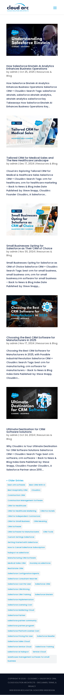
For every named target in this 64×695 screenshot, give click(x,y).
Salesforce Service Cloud (19, 646)
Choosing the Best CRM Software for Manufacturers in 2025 (30, 339)
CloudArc (36, 490)
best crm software (16, 484)
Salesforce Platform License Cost (23, 631)
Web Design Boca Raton (20, 690)
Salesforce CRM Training (19, 594)
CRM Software (14, 526)
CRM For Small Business (19, 521)
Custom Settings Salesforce (21, 537)
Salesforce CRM (42, 584)
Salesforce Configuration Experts (23, 573)
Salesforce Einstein (44, 594)
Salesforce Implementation (21, 599)
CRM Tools (48, 531)
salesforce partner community (22, 620)
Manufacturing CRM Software (22, 557)
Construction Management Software (25, 500)
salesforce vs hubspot (18, 651)
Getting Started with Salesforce (23, 542)
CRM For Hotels (47, 511)
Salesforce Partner (16, 615)
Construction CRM (16, 495)
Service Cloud (39, 651)
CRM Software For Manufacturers (23, 531)
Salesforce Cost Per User (19, 584)
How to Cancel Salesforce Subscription (26, 547)
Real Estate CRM (15, 568)
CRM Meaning (40, 521)
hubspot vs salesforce (18, 552)
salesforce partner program (21, 625)
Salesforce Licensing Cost (20, 604)
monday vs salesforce (40, 563)
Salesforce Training (44, 646)
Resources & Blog (46, 163)
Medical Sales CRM (17, 563)
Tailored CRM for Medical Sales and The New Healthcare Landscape (29, 159)
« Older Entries (14, 480)
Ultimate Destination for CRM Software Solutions (25, 430)
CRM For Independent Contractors (24, 516)
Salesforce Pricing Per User (20, 636)
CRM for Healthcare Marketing (22, 511)
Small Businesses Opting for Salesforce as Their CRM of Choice (29, 247)
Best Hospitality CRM (17, 490)
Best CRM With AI (37, 484)
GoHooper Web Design (44, 690)
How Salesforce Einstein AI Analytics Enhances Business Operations (30, 67)
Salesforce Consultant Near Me (22, 578)
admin (14, 72)
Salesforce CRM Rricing (19, 589)
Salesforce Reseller (46, 636)
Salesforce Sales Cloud (19, 641)
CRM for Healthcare (17, 505)
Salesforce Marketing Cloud (21, 610)
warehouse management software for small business (28, 659)
